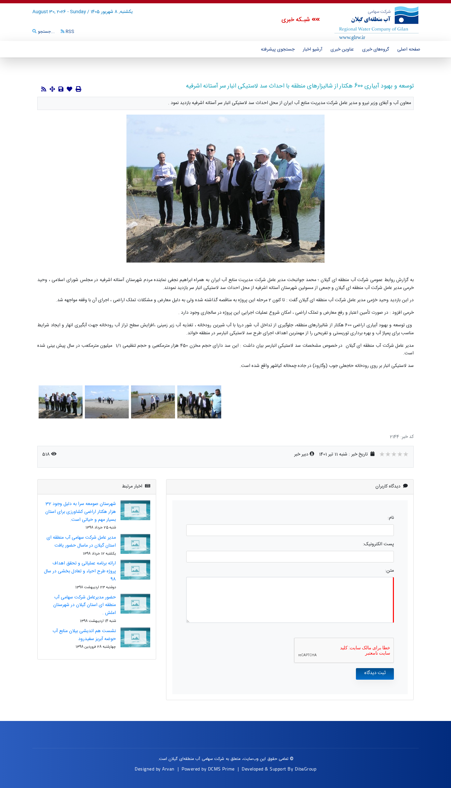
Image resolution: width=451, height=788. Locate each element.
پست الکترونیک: (378, 544)
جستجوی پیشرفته (278, 50)
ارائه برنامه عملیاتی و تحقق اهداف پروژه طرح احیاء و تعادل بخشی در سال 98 (80, 571)
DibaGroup (306, 769)
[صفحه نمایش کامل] (52, 90)
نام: (391, 518)
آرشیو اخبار (312, 50)
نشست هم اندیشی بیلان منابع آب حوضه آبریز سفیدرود (84, 635)
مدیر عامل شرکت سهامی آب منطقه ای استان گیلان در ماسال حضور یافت (81, 542)
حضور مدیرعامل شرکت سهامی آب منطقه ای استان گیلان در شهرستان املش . (84, 605)
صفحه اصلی (408, 50)
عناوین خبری (342, 50)
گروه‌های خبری (375, 50)
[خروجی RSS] (43, 90)
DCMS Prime (221, 769)
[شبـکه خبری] (369, 23)
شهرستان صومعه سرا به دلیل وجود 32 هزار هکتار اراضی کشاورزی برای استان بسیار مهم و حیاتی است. (80, 512)
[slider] (394, 455)
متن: (389, 571)
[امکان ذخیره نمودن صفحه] (60, 90)
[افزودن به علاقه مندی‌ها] (69, 90)
